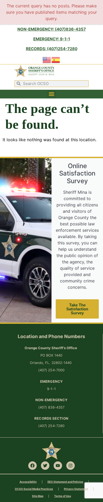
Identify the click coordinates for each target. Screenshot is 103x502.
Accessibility (28, 481)
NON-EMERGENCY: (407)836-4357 (51, 29)
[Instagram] (70, 465)
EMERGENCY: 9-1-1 (51, 38)
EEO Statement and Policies (65, 481)
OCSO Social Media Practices (34, 488)
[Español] (56, 59)
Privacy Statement (76, 488)
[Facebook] (32, 465)
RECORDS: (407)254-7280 (51, 48)
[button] (51, 94)
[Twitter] (45, 465)
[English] (47, 59)
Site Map (37, 496)
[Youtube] (58, 465)
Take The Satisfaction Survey (77, 309)
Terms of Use (62, 496)
